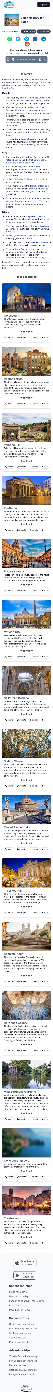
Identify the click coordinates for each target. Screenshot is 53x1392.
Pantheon (34, 129)
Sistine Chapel (36, 160)
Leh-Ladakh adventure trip (23, 1360)
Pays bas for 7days (19, 1310)
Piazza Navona (28, 139)
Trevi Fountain (37, 186)
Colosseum (44, 97)
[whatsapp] (9, 39)
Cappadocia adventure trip (23, 1369)
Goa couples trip (17, 1337)
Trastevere (26, 249)
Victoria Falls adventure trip (23, 1356)
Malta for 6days (18, 1291)
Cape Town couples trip (21, 1324)
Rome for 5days (18, 1305)
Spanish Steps (32, 198)
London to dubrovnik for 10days (26, 1300)
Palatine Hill (22, 110)
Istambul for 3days (19, 1296)
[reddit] (27, 44)
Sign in (43, 4)
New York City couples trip (23, 1328)
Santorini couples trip (20, 1333)
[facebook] (35, 39)
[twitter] (26, 39)
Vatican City (32, 157)
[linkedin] (43, 39)
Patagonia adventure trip (22, 1374)
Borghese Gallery (34, 216)
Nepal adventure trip (19, 1365)
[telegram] (18, 39)
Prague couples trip (19, 1342)
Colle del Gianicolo (39, 242)
